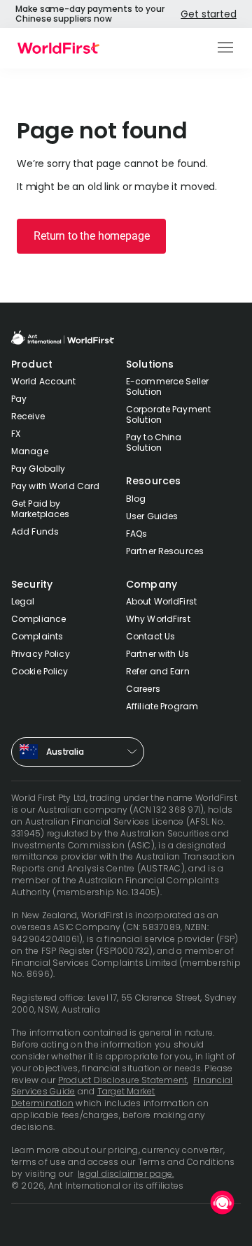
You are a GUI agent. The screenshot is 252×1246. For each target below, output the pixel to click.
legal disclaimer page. (126, 1174)
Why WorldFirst (158, 619)
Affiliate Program (162, 706)
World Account (43, 381)
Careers (143, 689)
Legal (23, 601)
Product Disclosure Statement (123, 1080)
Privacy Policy (40, 654)
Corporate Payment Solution (168, 414)
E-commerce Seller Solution (167, 386)
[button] (226, 48)
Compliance (38, 619)
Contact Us (150, 636)
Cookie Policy (40, 671)
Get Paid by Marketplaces (40, 509)
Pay (19, 399)
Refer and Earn (158, 671)
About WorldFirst (161, 601)
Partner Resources (165, 551)
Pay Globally (38, 469)
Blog (136, 499)
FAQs (136, 533)
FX (15, 434)
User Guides (152, 516)
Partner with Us (157, 654)
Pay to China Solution (153, 442)
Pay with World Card (55, 486)
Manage (29, 451)
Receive (28, 416)
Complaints (37, 636)
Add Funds (35, 531)
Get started (208, 14)
